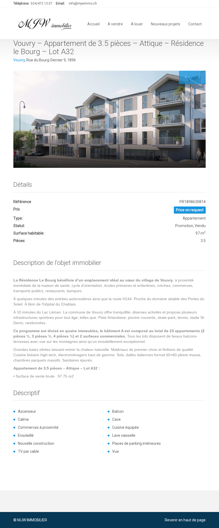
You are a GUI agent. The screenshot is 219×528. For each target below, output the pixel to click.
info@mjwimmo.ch (83, 3)
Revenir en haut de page (185, 520)
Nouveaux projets (165, 23)
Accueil (93, 23)
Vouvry (19, 60)
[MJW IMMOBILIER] (45, 23)
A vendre (115, 23)
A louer (137, 23)
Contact (195, 23)
